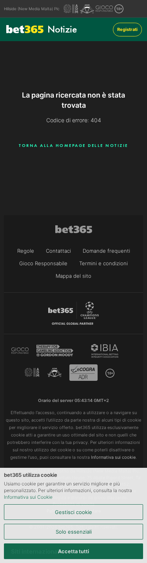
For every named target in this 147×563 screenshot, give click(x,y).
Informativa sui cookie (113, 457)
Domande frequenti (106, 251)
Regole (25, 251)
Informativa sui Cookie (28, 497)
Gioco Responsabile (43, 263)
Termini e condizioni (103, 263)
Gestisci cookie (73, 512)
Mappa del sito (73, 276)
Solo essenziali (74, 532)
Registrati (127, 29)
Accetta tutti (73, 551)
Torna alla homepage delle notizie (73, 145)
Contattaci (58, 251)
